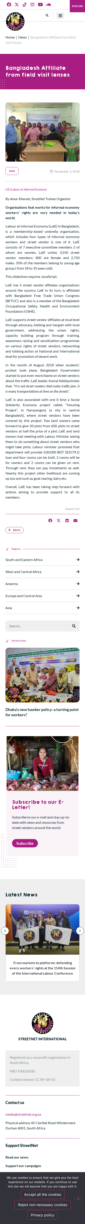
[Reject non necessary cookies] (78, 1198)
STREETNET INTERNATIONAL (42, 1039)
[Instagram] (32, 4)
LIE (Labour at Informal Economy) (26, 189)
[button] (47, 15)
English (77, 6)
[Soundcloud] (48, 4)
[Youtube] (40, 4)
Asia (12, 171)
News (22, 37)
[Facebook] (8, 4)
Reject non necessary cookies (42, 1205)
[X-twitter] (16, 4)
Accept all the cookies (42, 1194)
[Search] (73, 626)
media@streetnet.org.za (23, 1114)
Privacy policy (42, 1215)
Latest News (21, 894)
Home (10, 37)
